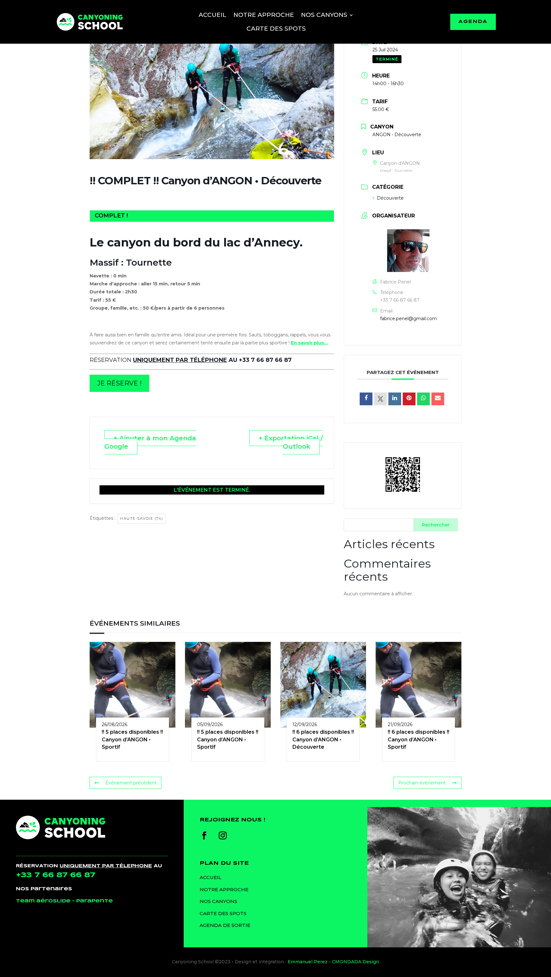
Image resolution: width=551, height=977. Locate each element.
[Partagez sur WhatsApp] (423, 399)
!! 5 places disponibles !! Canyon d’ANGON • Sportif (132, 739)
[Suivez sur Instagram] (223, 836)
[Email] (437, 399)
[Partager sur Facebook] (366, 399)
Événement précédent (131, 783)
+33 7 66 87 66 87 (400, 300)
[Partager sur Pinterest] (409, 399)
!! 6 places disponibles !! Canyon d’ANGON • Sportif (418, 739)
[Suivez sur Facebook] (204, 836)
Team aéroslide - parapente (64, 901)
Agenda (473, 22)
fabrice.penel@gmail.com (408, 318)
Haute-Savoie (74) (141, 518)
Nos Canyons (324, 14)
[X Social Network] (380, 399)
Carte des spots (276, 28)
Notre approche (263, 14)
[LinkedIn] (394, 399)
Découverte (390, 198)
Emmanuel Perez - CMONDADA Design (333, 962)
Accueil (212, 14)
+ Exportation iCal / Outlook (291, 442)
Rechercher (436, 525)
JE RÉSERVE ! (119, 383)
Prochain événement (422, 783)
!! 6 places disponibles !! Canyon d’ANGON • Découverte (323, 739)
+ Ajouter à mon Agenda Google (150, 442)
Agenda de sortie (225, 925)
